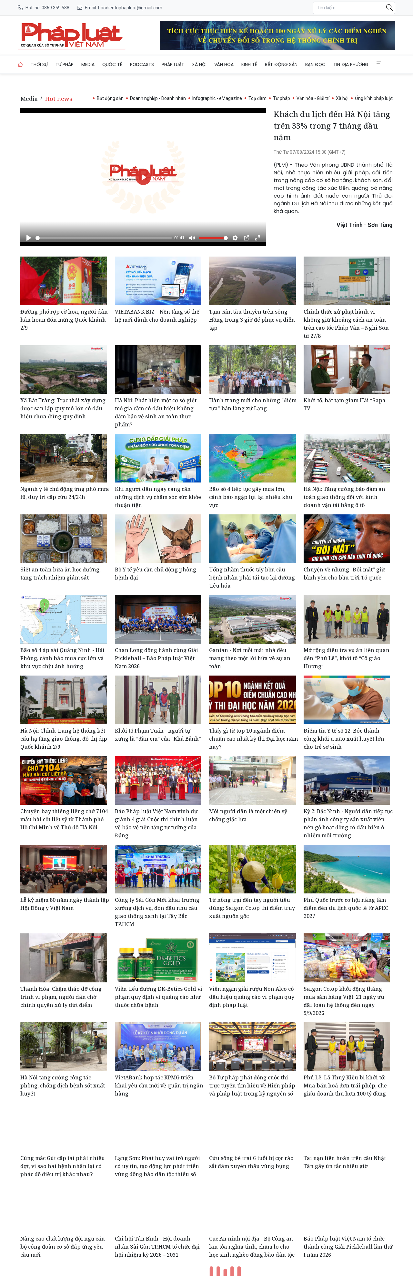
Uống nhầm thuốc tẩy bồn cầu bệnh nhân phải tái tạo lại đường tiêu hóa (252, 577)
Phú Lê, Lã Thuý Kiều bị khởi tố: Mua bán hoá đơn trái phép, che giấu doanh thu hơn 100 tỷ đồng (345, 1085)
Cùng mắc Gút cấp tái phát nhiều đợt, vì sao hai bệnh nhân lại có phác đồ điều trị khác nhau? (62, 1166)
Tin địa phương (350, 64)
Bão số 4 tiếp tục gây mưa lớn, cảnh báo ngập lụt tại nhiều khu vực (250, 497)
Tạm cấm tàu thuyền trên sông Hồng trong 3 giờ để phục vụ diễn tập (252, 319)
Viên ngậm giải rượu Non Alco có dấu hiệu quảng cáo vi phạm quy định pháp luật (251, 996)
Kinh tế (249, 64)
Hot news (58, 98)
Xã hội (199, 64)
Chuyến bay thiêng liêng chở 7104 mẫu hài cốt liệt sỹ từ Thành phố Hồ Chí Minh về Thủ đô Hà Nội (64, 819)
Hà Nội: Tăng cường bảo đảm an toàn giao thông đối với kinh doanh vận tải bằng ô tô (344, 497)
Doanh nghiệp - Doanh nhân (158, 98)
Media (88, 64)
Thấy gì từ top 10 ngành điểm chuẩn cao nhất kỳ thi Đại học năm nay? (253, 738)
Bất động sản (281, 64)
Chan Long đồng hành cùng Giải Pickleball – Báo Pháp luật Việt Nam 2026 (156, 658)
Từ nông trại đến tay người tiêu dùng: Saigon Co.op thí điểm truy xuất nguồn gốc (252, 908)
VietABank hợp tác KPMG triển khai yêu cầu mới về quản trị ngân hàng (159, 1085)
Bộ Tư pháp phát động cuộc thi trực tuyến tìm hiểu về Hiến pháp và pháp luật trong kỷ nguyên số (252, 1085)
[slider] (103, 238)
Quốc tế (112, 64)
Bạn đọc (315, 64)
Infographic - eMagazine (217, 98)
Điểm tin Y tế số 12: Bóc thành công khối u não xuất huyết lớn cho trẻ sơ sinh (344, 738)
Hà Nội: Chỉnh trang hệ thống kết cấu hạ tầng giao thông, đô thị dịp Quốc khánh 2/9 (63, 738)
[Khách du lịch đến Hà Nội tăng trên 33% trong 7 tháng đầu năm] (72, 35)
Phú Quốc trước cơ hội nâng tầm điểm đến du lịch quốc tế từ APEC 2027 (346, 908)
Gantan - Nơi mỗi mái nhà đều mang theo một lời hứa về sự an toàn (249, 658)
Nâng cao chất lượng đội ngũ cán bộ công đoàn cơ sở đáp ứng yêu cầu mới (62, 1246)
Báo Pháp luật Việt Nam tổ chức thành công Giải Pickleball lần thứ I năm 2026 (348, 1246)
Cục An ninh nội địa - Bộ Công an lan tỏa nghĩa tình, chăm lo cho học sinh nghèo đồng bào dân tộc (252, 1246)
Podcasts (142, 64)
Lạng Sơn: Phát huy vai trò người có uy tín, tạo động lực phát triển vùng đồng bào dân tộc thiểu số (157, 1166)
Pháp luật (173, 64)
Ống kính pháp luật (374, 98)
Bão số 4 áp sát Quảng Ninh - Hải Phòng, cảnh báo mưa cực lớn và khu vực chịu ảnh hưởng (62, 658)
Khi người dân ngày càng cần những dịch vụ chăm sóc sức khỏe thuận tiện (158, 497)
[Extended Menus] (378, 63)
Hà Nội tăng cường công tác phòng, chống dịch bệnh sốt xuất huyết (62, 1085)
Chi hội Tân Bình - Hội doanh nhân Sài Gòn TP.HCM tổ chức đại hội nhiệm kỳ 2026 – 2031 (157, 1246)
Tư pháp (64, 64)
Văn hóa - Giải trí (313, 98)
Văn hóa (224, 64)
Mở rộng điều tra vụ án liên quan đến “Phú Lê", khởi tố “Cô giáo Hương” (346, 658)
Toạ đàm (257, 98)
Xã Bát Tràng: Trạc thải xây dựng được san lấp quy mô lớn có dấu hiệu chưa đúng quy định (63, 408)
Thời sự (39, 64)
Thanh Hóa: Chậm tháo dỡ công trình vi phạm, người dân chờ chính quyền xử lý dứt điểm (61, 996)
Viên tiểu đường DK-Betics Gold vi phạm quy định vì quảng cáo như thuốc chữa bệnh (158, 996)
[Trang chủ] (20, 64)
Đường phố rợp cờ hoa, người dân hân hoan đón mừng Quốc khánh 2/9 (64, 319)
